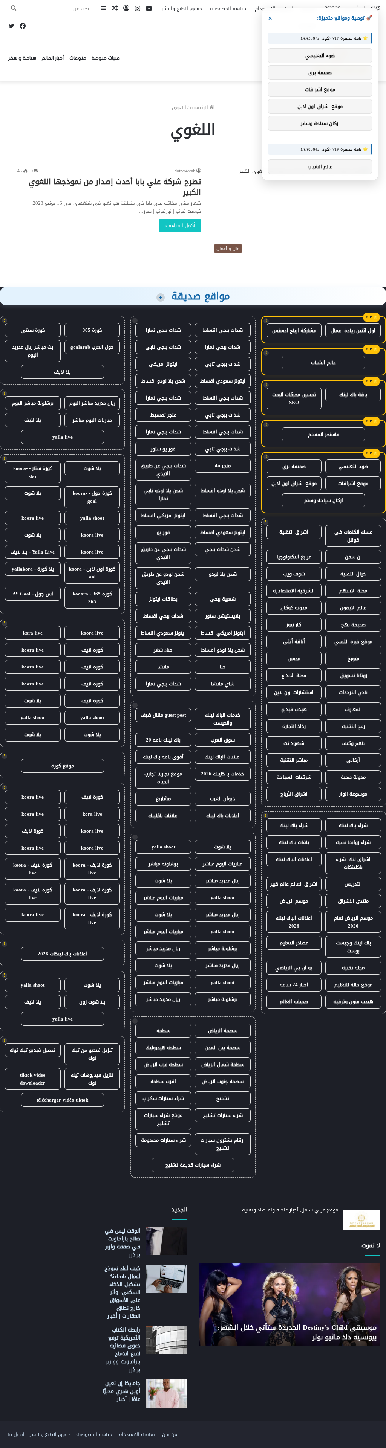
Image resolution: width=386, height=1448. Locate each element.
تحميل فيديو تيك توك (32, 1050)
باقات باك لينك (294, 842)
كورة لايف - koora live (92, 868)
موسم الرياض (294, 901)
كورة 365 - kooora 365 (92, 597)
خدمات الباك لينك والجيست (222, 719)
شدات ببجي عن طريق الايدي (163, 469)
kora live (33, 633)
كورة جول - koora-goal (92, 497)
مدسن (294, 658)
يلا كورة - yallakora (33, 569)
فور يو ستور (163, 448)
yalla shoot (163, 846)
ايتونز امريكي (163, 364)
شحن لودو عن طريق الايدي (163, 578)
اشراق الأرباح (294, 794)
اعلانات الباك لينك (294, 859)
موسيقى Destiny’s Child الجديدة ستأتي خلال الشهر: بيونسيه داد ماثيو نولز (297, 1332)
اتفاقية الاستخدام (138, 1434)
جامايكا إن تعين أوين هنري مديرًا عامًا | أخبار (121, 1391)
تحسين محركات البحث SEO (294, 398)
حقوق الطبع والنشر (181, 8)
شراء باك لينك (353, 825)
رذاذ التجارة (294, 726)
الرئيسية (200, 107)
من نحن (169, 1434)
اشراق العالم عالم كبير (293, 884)
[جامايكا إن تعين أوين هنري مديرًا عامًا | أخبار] (166, 1393)
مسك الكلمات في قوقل (353, 536)
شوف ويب (294, 573)
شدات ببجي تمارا (163, 330)
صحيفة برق (294, 466)
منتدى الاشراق (353, 901)
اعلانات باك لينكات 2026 (62, 953)
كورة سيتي (33, 330)
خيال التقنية (353, 573)
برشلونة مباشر (163, 863)
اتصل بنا (16, 1434)
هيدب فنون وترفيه (353, 1001)
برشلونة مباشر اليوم (33, 403)
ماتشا (163, 666)
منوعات (77, 58)
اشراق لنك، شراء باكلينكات (353, 863)
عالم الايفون (353, 607)
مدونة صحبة (353, 777)
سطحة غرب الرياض (163, 1064)
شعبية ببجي (223, 599)
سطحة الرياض (222, 1030)
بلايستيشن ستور (222, 616)
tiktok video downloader (33, 1079)
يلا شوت (222, 846)
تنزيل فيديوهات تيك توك (92, 1079)
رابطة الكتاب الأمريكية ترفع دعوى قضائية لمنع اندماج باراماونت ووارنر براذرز (123, 1350)
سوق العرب (223, 740)
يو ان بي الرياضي (293, 967)
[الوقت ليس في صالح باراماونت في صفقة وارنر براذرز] (166, 1241)
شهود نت (293, 743)
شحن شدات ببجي (222, 549)
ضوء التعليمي (353, 466)
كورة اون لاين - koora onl (92, 572)
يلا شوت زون (92, 1002)
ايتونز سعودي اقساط (222, 381)
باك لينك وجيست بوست (353, 946)
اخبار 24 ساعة (294, 984)
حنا (223, 666)
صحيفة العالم (294, 1001)
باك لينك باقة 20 (163, 740)
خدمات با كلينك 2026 (222, 773)
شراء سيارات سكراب (163, 1098)
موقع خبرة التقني (353, 641)
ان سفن (353, 557)
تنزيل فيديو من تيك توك (92, 1054)
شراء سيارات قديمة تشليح (193, 1165)
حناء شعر (163, 650)
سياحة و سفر (22, 58)
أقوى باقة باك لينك (163, 756)
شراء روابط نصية (353, 842)
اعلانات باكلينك (163, 815)
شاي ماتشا (222, 683)
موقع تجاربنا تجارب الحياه (163, 777)
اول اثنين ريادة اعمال (353, 330)
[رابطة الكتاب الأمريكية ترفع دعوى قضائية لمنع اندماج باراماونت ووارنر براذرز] (166, 1340)
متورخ (353, 658)
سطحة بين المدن (222, 1047)
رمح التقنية (353, 726)
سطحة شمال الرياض (222, 1064)
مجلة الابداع (294, 675)
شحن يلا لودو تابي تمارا (163, 494)
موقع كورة (62, 766)
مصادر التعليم (294, 943)
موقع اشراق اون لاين (294, 483)
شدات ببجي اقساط (223, 330)
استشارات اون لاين (294, 692)
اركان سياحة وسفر (323, 500)
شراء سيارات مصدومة (163, 1140)
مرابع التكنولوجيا (294, 557)
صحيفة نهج (353, 624)
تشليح (222, 1098)
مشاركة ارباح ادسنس (294, 330)
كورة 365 (92, 330)
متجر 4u (223, 465)
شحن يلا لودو (223, 574)
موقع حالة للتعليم (353, 984)
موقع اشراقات (353, 483)
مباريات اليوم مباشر (222, 863)
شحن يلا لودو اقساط (163, 381)
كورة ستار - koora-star (32, 472)
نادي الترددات (353, 692)
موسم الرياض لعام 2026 (353, 922)
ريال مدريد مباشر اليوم (92, 403)
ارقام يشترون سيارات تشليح (223, 1144)
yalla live (62, 437)
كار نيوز (293, 624)
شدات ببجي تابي (163, 347)
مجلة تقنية (353, 967)
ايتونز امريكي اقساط (163, 515)
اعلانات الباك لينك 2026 (294, 922)
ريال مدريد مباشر (223, 880)
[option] (289, 1304)
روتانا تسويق (353, 675)
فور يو (163, 532)
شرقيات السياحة (294, 777)
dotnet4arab (185, 171)
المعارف (353, 709)
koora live (32, 518)
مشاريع (163, 798)
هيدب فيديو (294, 709)
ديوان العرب (222, 798)
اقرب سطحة (163, 1081)
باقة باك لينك (353, 394)
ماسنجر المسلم (323, 434)
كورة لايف (92, 650)
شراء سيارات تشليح (223, 1115)
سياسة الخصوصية (228, 8)
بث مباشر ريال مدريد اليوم (32, 351)
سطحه (163, 1030)
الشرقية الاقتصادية (294, 590)
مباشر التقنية (294, 760)
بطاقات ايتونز (163, 599)
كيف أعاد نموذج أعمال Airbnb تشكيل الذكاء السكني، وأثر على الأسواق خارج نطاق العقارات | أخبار (122, 1292)
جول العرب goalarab (92, 347)
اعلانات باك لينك (222, 815)
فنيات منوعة (106, 58)
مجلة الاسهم (353, 590)
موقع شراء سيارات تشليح (163, 1119)
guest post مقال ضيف (163, 715)
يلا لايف (62, 372)
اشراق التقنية (293, 532)
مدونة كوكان (293, 607)
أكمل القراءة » (179, 225)
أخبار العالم (52, 58)
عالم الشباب (323, 362)
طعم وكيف (353, 743)
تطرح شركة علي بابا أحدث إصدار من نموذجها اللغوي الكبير (115, 186)
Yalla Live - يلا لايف (33, 552)
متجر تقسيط (163, 415)
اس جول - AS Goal (32, 593)
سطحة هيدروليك (163, 1047)
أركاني (353, 760)
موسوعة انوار (353, 794)
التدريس (353, 884)
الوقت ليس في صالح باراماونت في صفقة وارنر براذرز (122, 1243)
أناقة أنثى (294, 641)
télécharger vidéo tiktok (62, 1100)
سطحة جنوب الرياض (223, 1081)
